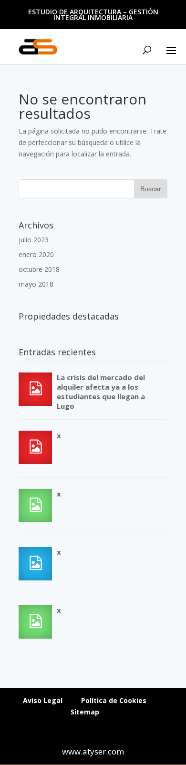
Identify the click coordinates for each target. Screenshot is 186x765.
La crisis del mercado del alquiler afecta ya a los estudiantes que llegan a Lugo (101, 391)
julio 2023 (34, 239)
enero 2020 (36, 254)
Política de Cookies (113, 700)
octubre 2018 (39, 269)
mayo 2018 (36, 284)
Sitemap (85, 711)
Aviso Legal (42, 700)
